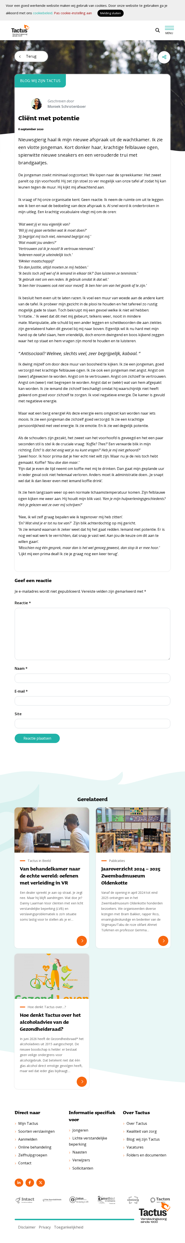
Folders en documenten (146, 1155)
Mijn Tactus (28, 1123)
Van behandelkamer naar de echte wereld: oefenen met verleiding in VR (50, 875)
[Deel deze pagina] (164, 57)
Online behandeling (34, 1147)
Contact (24, 1162)
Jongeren (80, 1130)
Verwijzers (81, 1160)
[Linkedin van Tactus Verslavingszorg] (19, 1182)
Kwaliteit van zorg (142, 1131)
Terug (31, 56)
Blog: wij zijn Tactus (143, 1139)
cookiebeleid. (43, 13)
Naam (21, 668)
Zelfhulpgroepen (32, 1155)
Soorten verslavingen (36, 1131)
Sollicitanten (82, 1168)
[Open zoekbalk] (157, 30)
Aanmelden (27, 1139)
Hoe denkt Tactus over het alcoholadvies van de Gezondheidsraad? (50, 1022)
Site (18, 713)
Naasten (79, 1152)
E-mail (21, 691)
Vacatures (135, 1147)
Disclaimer (27, 1227)
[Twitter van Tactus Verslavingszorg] (40, 1182)
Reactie (23, 602)
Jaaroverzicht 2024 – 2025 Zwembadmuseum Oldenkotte (130, 875)
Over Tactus (137, 1123)
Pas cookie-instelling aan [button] (73, 13)
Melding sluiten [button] (110, 13)
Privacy (45, 1227)
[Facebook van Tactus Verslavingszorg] (29, 1182)
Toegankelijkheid (68, 1227)
